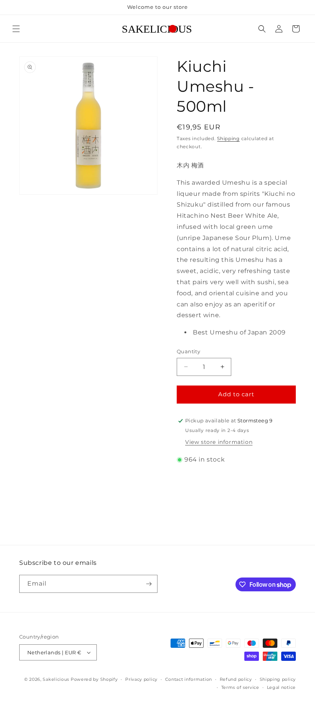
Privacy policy (141, 679)
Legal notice (281, 687)
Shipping (228, 138)
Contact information (188, 679)
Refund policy (236, 679)
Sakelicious (56, 679)
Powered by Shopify (94, 679)
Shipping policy (278, 679)
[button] (16, 28)
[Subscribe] (148, 584)
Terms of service (240, 687)
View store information (218, 442)
